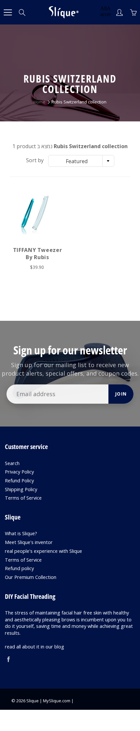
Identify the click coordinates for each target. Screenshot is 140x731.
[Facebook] (8, 659)
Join (121, 394)
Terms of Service (23, 498)
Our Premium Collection (30, 577)
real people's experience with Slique (43, 551)
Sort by (35, 160)
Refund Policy (19, 480)
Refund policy (19, 568)
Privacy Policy (19, 472)
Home (39, 102)
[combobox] (81, 161)
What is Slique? (21, 533)
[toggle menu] (7, 12)
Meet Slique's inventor (29, 542)
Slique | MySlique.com (48, 701)
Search (12, 463)
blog (59, 647)
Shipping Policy (21, 489)
